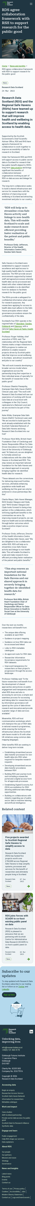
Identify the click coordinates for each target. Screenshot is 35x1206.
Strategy (5, 1161)
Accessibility (15, 1192)
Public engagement (9, 1136)
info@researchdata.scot (12, 1047)
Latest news (6, 1174)
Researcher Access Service (12, 1093)
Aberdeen (20, 323)
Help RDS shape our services (13, 1139)
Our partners (7, 1155)
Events (4, 1180)
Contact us (6, 1183)
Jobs (23, 1192)
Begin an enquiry (8, 1090)
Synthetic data (7, 1126)
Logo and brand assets (21, 1197)
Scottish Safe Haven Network (13, 1096)
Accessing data (9, 1085)
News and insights (17, 66)
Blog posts (6, 1177)
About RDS (7, 1146)
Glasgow (18, 326)
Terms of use (7, 1189)
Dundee (28, 323)
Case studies (7, 1112)
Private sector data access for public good (16, 1119)
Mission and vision (9, 1158)
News (5, 83)
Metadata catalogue (9, 1102)
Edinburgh (6, 326)
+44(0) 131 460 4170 (11, 1050)
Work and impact (9, 1107)
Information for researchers (12, 1099)
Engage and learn (9, 1131)
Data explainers (8, 1142)
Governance (6, 1164)
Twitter (21, 986)
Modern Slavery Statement (12, 1195)
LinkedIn (5, 989)
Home (4, 66)
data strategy (16, 168)
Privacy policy (19, 1189)
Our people (6, 1152)
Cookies (5, 1192)
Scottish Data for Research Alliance (15, 1123)
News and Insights (10, 1168)
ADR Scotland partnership (12, 1115)
